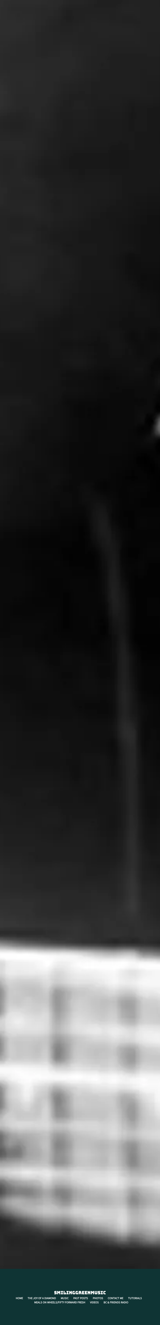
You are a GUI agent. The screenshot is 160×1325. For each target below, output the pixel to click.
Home (19, 1298)
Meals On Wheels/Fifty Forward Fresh (59, 1302)
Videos (94, 1302)
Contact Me (115, 1298)
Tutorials (135, 1298)
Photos (98, 1298)
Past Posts (80, 1298)
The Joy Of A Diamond (42, 1298)
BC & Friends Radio (116, 1302)
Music (65, 1298)
